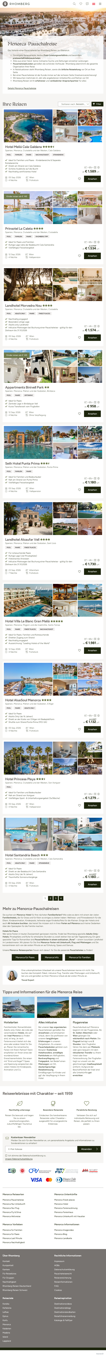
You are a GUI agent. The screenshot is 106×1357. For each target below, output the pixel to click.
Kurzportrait (8, 1265)
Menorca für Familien (12, 1230)
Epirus (5, 1316)
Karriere (6, 1269)
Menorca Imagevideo (64, 1230)
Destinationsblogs (62, 1308)
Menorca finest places (64, 1200)
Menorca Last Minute (12, 1238)
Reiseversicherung (62, 1278)
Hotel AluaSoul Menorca (23, 700)
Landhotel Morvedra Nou (23, 305)
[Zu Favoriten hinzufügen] (79, 179)
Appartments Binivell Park (24, 387)
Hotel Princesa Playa (20, 779)
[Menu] (100, 3)
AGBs (56, 1265)
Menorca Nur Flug (11, 1208)
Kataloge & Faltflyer (63, 1320)
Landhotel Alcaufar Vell (22, 539)
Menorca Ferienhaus (63, 1212)
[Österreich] (93, 3)
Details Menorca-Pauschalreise (22, 88)
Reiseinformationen (63, 1282)
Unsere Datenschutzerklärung (18, 1159)
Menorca (7, 1324)
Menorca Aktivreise (11, 1216)
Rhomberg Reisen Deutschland (17, 1286)
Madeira (6, 1332)
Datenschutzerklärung (64, 1269)
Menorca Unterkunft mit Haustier (69, 1216)
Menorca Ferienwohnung (65, 1208)
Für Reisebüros (9, 1273)
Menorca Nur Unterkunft (14, 1204)
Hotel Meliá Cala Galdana (23, 147)
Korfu (5, 1320)
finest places (44, 313)
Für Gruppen (8, 1278)
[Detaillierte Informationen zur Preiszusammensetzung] (98, 167)
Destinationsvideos (63, 1304)
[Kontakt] (87, 3)
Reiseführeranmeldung (64, 1316)
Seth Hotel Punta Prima (22, 463)
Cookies (58, 1290)
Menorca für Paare (11, 1234)
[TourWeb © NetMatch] (99, 1353)
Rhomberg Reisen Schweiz (15, 1290)
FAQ (56, 1286)
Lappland (7, 1341)
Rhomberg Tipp (42, 236)
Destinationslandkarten (64, 1312)
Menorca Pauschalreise (13, 1200)
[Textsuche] (74, 3)
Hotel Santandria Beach (22, 855)
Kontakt (6, 1261)
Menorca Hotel (61, 1204)
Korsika (6, 1304)
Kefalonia (7, 1308)
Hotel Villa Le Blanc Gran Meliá (27, 621)
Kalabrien (7, 1328)
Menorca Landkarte (63, 1238)
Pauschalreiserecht (63, 1273)
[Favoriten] (81, 3)
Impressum (59, 1261)
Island (5, 1337)
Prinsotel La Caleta (19, 228)
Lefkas (6, 1312)
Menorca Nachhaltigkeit (14, 1242)
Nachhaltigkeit (42, 155)
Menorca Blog (60, 1234)
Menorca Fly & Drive (12, 1212)
